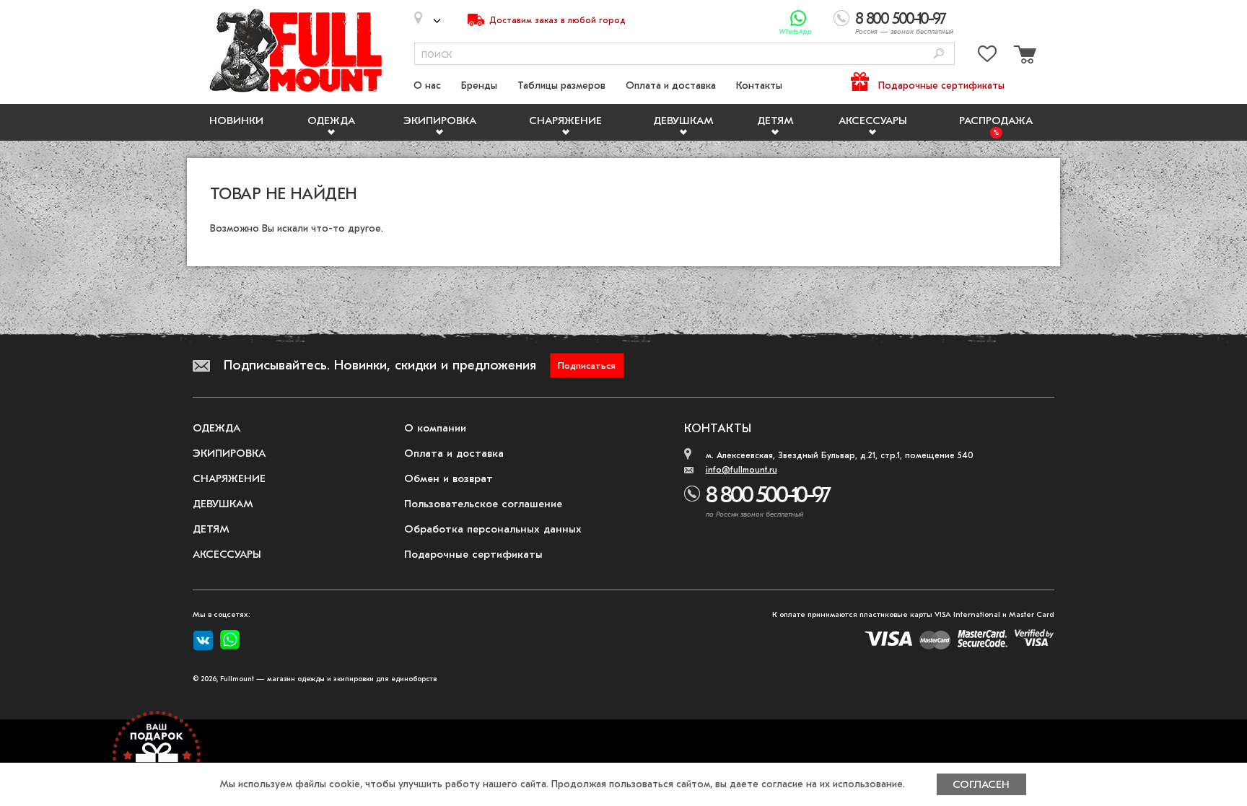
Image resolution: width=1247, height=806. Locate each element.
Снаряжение (565, 120)
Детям (775, 120)
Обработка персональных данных (493, 528)
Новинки (236, 120)
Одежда (331, 120)
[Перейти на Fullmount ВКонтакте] (203, 641)
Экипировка (439, 120)
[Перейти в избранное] (987, 56)
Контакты (759, 85)
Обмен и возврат (448, 478)
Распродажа (996, 120)
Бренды (479, 85)
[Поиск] (938, 54)
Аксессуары (873, 120)
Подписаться (587, 365)
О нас (427, 85)
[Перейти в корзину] (1023, 56)
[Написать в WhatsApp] (798, 18)
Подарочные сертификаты (941, 85)
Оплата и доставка (671, 85)
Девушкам (683, 120)
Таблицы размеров (561, 85)
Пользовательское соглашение (483, 503)
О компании (435, 427)
